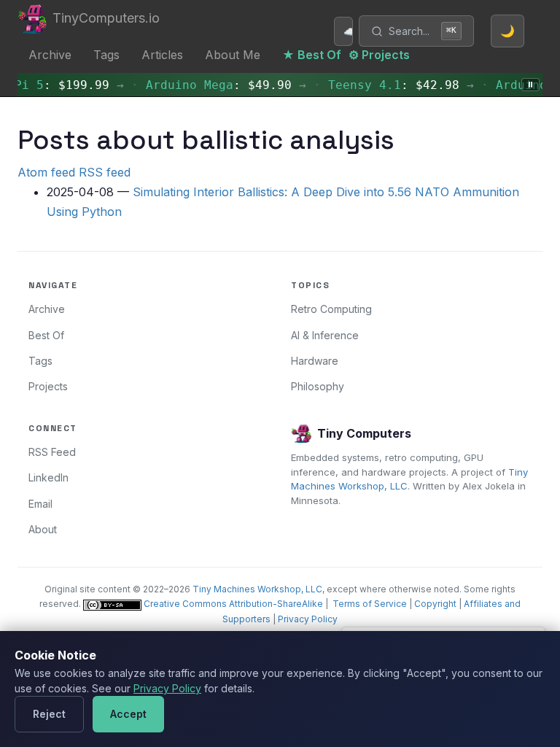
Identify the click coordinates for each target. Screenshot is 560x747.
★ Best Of (311, 54)
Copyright (435, 603)
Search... (422, 31)
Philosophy (317, 386)
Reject (49, 714)
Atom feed (46, 172)
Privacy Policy (308, 619)
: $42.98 (391, 85)
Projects (48, 386)
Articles (162, 54)
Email (40, 504)
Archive (49, 54)
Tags (106, 54)
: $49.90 (216, 85)
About (42, 529)
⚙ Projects (379, 54)
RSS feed (105, 172)
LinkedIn (48, 477)
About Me (232, 54)
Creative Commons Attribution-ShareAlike (232, 603)
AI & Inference (325, 335)
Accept (128, 714)
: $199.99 (59, 85)
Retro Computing (331, 309)
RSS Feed (52, 452)
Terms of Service (369, 603)
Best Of (46, 335)
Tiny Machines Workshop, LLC (257, 589)
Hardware (314, 361)
